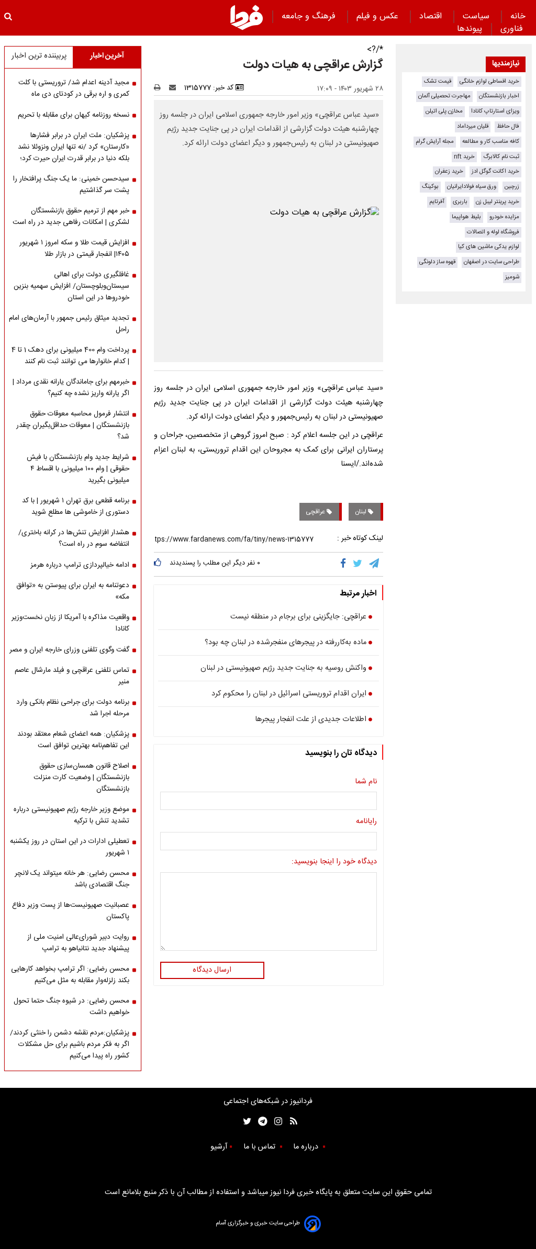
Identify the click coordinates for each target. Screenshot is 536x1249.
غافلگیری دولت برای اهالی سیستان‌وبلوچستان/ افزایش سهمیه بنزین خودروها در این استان (71, 286)
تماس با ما (260, 1147)
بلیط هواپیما (466, 217)
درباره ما (306, 1147)
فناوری (513, 29)
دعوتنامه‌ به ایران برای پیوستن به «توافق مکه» (72, 591)
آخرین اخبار (107, 56)
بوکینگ (430, 187)
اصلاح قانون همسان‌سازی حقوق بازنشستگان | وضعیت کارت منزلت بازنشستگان (81, 777)
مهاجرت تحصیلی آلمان (444, 96)
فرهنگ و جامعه (310, 16)
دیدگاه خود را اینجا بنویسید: (334, 862)
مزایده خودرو (504, 217)
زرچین (512, 187)
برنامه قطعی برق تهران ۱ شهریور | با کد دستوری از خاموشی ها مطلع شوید (75, 506)
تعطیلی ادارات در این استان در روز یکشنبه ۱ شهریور (69, 847)
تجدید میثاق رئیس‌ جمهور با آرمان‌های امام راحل (69, 323)
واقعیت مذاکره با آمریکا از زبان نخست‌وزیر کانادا (70, 623)
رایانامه (366, 822)
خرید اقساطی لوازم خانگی (489, 81)
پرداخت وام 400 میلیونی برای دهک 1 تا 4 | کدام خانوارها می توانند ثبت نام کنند (70, 355)
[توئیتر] (245, 1122)
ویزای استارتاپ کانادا (495, 111)
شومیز (512, 277)
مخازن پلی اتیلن (444, 111)
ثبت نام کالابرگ (501, 157)
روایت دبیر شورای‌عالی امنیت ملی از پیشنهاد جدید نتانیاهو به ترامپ (78, 942)
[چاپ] (160, 88)
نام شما (366, 782)
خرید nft (464, 157)
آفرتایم (436, 202)
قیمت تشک (437, 81)
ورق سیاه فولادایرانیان (471, 187)
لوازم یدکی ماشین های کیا (488, 247)
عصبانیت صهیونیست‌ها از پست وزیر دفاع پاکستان (70, 910)
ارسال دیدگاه (212, 970)
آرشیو (218, 1147)
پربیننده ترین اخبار (39, 56)
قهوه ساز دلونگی (437, 262)
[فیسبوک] (345, 564)
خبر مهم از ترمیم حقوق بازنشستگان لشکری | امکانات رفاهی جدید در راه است (71, 216)
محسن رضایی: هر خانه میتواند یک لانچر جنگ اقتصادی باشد (72, 879)
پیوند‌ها (469, 29)
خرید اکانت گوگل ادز (495, 171)
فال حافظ (508, 126)
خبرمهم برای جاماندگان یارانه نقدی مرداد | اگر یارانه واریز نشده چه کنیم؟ (71, 387)
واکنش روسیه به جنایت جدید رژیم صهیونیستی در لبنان (283, 668)
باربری (460, 202)
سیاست (477, 16)
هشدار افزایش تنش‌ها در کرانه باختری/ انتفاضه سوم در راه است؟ (73, 538)
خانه (518, 16)
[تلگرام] (374, 564)
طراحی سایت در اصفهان (491, 262)
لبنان (361, 512)
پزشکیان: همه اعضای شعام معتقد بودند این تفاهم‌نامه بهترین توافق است (73, 739)
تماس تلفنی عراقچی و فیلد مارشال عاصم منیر (72, 676)
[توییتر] (358, 564)
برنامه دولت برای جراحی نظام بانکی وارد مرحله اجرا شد (72, 707)
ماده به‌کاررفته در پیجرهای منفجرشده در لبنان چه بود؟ (285, 643)
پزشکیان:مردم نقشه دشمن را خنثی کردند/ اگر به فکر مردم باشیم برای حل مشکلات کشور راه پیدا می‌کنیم (69, 1044)
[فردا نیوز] (246, 17)
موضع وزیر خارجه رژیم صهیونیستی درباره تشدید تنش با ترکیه (71, 815)
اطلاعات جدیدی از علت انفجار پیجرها (310, 720)
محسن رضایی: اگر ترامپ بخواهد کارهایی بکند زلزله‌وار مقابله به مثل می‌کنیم (70, 974)
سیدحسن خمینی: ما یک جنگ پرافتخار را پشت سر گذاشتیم (71, 184)
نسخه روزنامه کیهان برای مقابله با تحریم (73, 115)
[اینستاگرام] (275, 1122)
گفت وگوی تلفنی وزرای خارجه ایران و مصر (69, 650)
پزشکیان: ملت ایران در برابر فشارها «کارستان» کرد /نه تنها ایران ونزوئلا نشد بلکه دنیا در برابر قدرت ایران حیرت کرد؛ (73, 147)
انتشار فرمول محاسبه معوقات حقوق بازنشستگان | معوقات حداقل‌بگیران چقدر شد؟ (72, 425)
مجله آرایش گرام (435, 142)
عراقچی (316, 512)
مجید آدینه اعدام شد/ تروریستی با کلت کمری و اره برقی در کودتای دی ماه (73, 88)
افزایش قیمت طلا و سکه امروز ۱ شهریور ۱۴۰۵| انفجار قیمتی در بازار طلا (74, 248)
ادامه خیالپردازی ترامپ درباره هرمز (79, 565)
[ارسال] (175, 88)
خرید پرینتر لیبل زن (497, 202)
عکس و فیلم (378, 16)
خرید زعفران (449, 171)
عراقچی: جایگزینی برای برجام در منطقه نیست (298, 617)
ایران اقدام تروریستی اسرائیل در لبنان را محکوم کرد (288, 694)
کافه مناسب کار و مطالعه (490, 142)
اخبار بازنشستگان (499, 96)
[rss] (290, 1122)
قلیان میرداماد (472, 126)
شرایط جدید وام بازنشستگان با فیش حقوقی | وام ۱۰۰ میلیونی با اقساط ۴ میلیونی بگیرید (78, 469)
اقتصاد (431, 16)
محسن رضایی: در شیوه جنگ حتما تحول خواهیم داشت (71, 1006)
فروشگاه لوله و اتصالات (493, 232)
